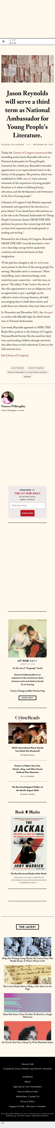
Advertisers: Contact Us (27, 1096)
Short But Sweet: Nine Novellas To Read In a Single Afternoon (27, 1016)
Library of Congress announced (30, 153)
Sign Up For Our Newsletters (27, 1086)
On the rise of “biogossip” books (28, 668)
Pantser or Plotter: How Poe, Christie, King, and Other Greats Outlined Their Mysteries (27, 769)
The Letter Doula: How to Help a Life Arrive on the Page (27, 988)
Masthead (27, 1076)
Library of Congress (16, 356)
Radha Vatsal (29, 755)
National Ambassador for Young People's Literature (27, 372)
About (27, 1081)
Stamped (27, 376)
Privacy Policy (28, 1101)
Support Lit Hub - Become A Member (27, 1106)
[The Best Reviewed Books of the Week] (29, 844)
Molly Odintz (29, 794)
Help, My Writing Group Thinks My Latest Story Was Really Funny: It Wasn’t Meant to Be (27, 960)
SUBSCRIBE (27, 513)
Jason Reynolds (18, 368)
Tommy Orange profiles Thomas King (27, 690)
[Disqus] (27, 446)
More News (27, 698)
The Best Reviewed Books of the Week (28, 873)
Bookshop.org (11, 1116)
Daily (27, 660)
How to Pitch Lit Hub (28, 1091)
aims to (27, 179)
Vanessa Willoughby (12, 144)
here (18, 349)
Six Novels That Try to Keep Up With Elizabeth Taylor (27, 1043)
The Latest (27, 927)
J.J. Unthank (28, 776)
